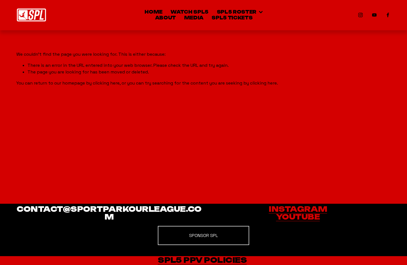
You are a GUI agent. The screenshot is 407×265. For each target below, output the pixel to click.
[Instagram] (360, 15)
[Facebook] (388, 15)
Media (194, 18)
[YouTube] (374, 15)
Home (154, 12)
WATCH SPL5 (189, 12)
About (165, 18)
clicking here (106, 83)
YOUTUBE (298, 217)
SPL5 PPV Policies (202, 260)
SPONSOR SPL (203, 235)
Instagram (298, 209)
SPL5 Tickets (232, 18)
